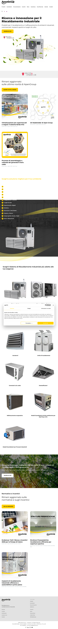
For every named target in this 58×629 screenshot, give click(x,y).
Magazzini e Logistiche (9, 192)
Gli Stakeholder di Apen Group (41, 123)
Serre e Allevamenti (9, 218)
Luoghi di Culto (8, 202)
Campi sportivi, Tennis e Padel (11, 216)
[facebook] (25, 627)
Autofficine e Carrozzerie (10, 197)
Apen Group (15, 126)
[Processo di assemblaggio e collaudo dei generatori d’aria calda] (15, 145)
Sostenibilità (53, 545)
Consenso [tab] (12, 308)
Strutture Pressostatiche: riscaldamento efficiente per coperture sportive (40, 542)
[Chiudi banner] (53, 305)
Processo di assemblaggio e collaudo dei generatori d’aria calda (13, 162)
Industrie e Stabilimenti (10, 186)
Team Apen (5, 126)
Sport (31, 546)
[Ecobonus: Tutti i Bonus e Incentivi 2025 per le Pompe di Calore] (15, 524)
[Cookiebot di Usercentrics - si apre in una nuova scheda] (46, 305)
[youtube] (32, 627)
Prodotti (19, 543)
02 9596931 (24, 625)
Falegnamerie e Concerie (10, 200)
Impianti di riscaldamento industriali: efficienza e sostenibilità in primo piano (12, 583)
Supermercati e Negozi (10, 205)
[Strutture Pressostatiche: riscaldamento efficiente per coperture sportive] (43, 524)
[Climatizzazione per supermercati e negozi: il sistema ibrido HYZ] (15, 107)
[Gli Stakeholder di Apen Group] (43, 107)
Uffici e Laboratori (8, 189)
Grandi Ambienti (8, 194)
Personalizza (28, 323)
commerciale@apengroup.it (32, 625)
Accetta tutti (45, 323)
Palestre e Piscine (8, 213)
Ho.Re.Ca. (6, 207)
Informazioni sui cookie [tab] (46, 308)
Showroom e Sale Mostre (10, 210)
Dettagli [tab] (29, 308)
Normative (15, 543)
